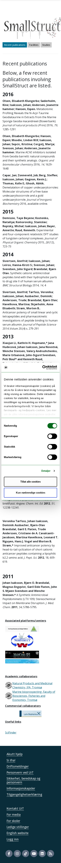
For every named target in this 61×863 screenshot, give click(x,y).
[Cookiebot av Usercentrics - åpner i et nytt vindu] (43, 367)
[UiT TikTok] (25, 853)
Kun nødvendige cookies (30, 492)
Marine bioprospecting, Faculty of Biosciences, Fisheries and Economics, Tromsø (33, 696)
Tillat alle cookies (30, 481)
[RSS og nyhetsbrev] (50, 853)
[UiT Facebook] (9, 853)
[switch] (52, 436)
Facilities (33, 44)
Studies (46, 44)
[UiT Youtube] (33, 853)
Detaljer (46, 470)
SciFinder (10, 732)
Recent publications (14, 44)
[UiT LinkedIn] (42, 853)
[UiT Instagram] (17, 853)
